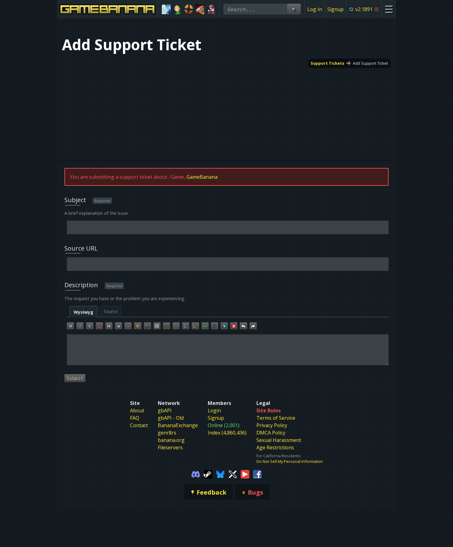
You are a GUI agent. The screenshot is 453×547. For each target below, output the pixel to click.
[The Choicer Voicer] (166, 9)
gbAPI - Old (171, 417)
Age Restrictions (275, 447)
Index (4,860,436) (227, 432)
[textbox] (228, 349)
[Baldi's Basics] (177, 9)
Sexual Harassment (278, 440)
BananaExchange (178, 425)
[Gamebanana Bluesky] (220, 474)
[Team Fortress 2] (188, 9)
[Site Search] (294, 9)
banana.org (171, 440)
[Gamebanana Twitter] (233, 474)
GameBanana (202, 176)
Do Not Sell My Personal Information (289, 461)
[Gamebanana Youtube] (245, 474)
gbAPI (165, 410)
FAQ (134, 417)
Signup (335, 9)
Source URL (81, 248)
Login (214, 410)
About (137, 410)
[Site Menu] (389, 9)
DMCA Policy (270, 432)
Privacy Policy (271, 425)
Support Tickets (327, 63)
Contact (139, 425)
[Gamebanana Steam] (208, 474)
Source (111, 311)
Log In (314, 9)
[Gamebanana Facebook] (257, 474)
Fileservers (170, 447)
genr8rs (167, 432)
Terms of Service (275, 417)
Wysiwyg (83, 312)
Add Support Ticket (370, 63)
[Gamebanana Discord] (196, 474)
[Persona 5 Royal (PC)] (200, 9)
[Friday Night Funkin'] (211, 9)
